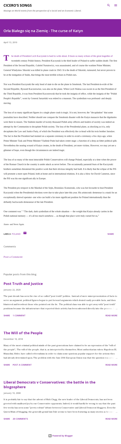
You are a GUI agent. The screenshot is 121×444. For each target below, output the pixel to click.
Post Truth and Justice (23, 283)
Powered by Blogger (62, 435)
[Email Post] (25, 234)
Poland (16, 234)
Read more (111, 315)
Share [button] (110, 234)
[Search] (108, 5)
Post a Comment (13, 256)
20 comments (20, 418)
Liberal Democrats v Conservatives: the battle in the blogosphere (49, 384)
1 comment (19, 315)
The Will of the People (23, 332)
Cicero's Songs (18, 5)
